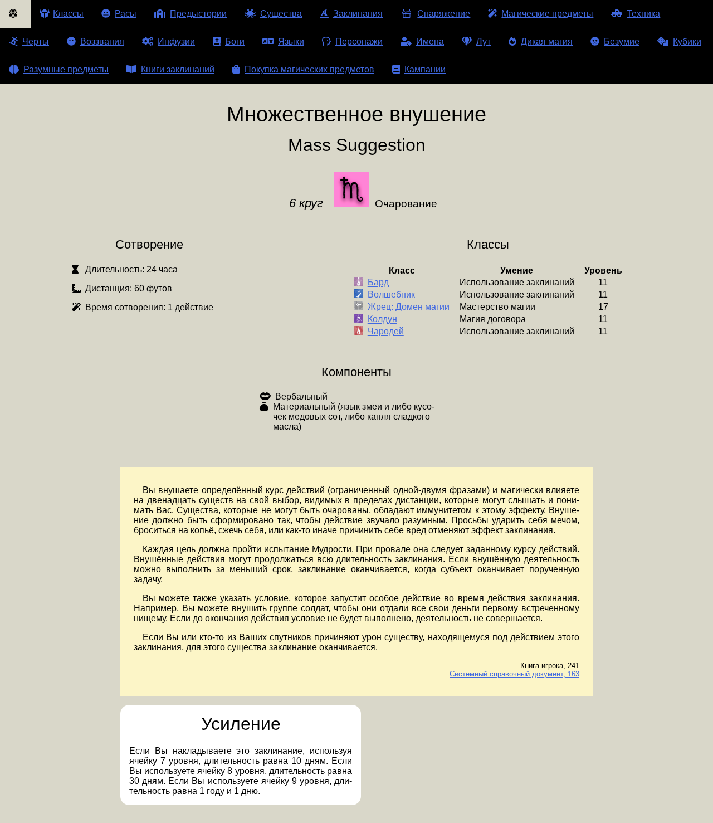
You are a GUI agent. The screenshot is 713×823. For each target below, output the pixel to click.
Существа (281, 13)
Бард (378, 283)
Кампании (425, 69)
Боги (235, 41)
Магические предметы (547, 13)
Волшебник (391, 295)
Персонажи (359, 41)
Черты (35, 41)
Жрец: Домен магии (409, 307)
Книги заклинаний (177, 69)
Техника (643, 13)
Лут (483, 41)
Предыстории (198, 13)
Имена (430, 41)
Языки (291, 41)
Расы (125, 13)
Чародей (386, 332)
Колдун (382, 319)
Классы (68, 13)
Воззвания (102, 41)
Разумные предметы (66, 69)
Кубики (687, 41)
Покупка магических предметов (309, 69)
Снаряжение (443, 13)
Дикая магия (547, 41)
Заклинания (358, 13)
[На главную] (15, 14)
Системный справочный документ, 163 (514, 674)
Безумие (621, 41)
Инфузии (176, 41)
